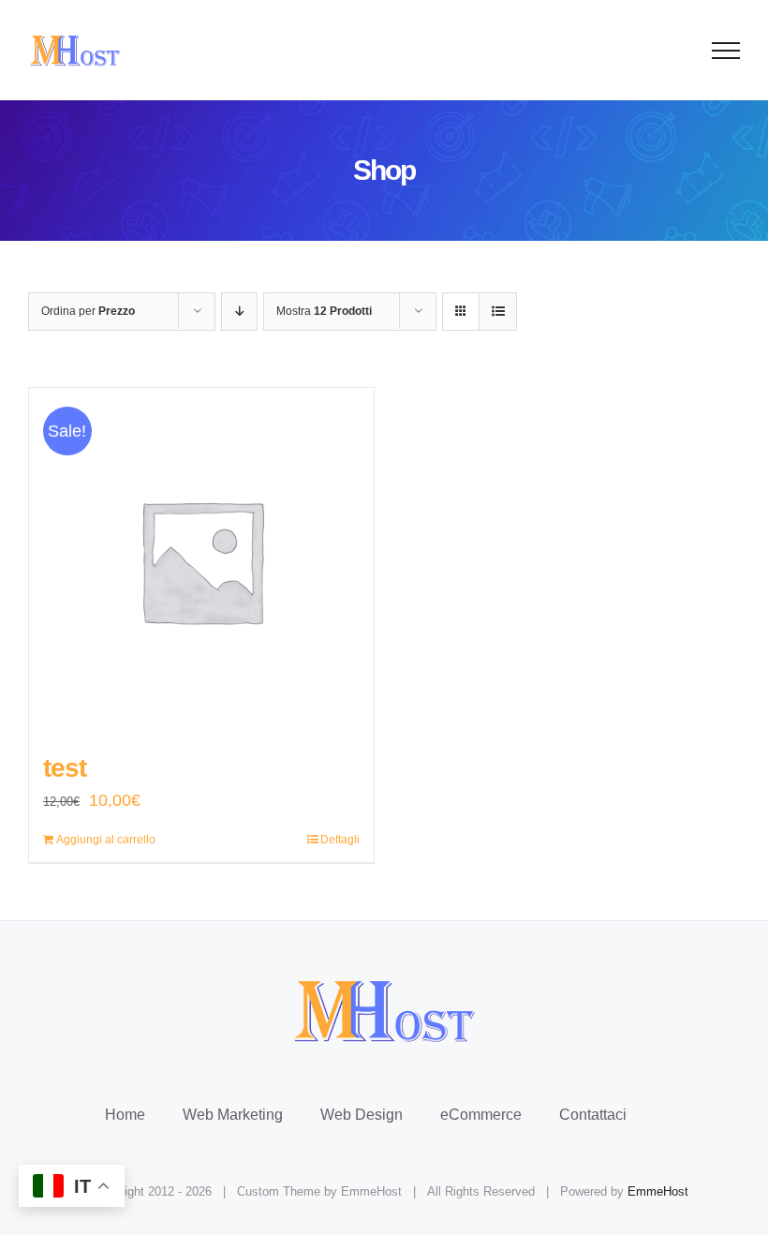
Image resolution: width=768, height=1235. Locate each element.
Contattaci (593, 1115)
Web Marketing (233, 1115)
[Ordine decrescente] (239, 311)
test (64, 767)
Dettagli (340, 839)
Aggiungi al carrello (105, 839)
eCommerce (481, 1115)
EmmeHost (658, 1191)
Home (125, 1115)
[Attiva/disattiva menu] (726, 50)
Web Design (361, 1115)
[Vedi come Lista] (498, 311)
